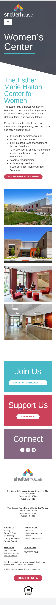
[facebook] (22, 450)
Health (28, 536)
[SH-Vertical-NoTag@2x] (28, 469)
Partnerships (9, 536)
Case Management (33, 533)
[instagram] (28, 450)
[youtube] (34, 450)
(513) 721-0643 (28, 499)
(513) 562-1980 (28, 516)
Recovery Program (33, 538)
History (7, 530)
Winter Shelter (10, 555)
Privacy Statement (32, 569)
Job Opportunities (12, 538)
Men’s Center (10, 550)
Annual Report (10, 541)
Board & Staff (10, 533)
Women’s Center (11, 553)
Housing (29, 530)
